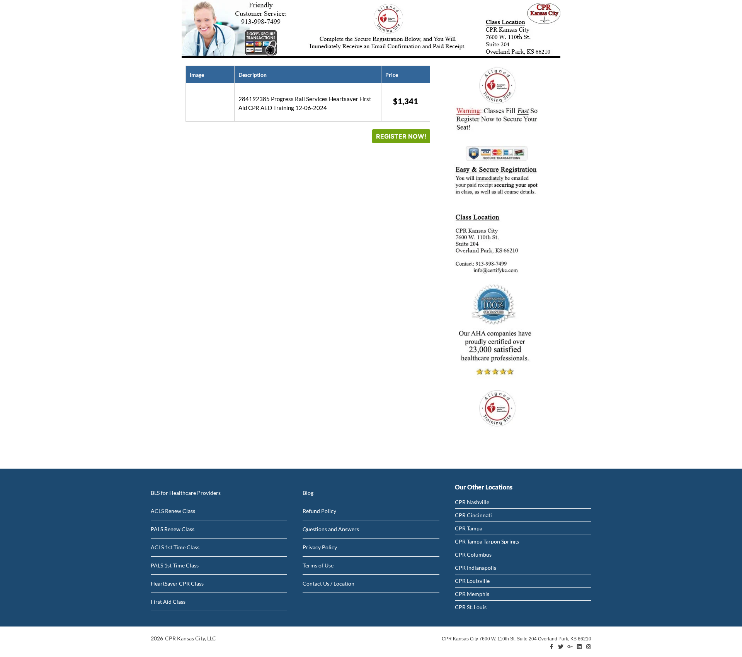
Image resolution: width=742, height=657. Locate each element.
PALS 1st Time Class (175, 565)
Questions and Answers (331, 529)
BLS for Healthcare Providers (186, 492)
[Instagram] (588, 646)
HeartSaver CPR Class (177, 583)
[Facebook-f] (551, 646)
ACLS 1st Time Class (175, 547)
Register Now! (401, 136)
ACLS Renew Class (173, 511)
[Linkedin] (579, 646)
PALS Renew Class (172, 529)
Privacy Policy (320, 547)
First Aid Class (168, 601)
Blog (308, 492)
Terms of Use (318, 565)
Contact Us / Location (328, 583)
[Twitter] (560, 646)
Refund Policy (319, 511)
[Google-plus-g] (570, 646)
